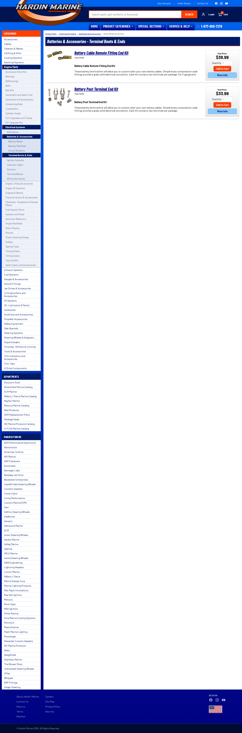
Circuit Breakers (16, 150)
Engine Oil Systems (15, 188)
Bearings (10, 76)
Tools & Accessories (15, 351)
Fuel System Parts (14, 209)
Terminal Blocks (15, 173)
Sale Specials (11, 328)
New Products (11, 410)
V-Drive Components (15, 368)
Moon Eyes (10, 604)
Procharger (10, 636)
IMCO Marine (11, 553)
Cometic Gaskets (13, 488)
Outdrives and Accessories (18, 314)
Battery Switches (17, 145)
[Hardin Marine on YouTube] (226, 3)
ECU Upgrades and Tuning (18, 117)
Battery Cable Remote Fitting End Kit (101, 52)
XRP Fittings (11, 682)
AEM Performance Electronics (20, 442)
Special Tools (12, 246)
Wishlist (20, 716)
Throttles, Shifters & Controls (20, 346)
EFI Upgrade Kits (14, 122)
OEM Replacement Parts (17, 414)
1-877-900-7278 (211, 26)
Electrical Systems (14, 62)
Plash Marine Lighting (15, 631)
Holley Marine (11, 544)
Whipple (8, 677)
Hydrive (8, 548)
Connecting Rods (14, 104)
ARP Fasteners (12, 461)
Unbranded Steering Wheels (19, 668)
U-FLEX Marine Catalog (16, 428)
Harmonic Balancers (15, 218)
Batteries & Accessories (19, 136)
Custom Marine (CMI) (15, 502)
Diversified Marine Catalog (18, 386)
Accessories (10, 39)
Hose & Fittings (12, 283)
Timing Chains (12, 251)
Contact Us (202, 3)
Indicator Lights (15, 164)
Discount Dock (12, 382)
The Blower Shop (13, 664)
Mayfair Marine (12, 400)
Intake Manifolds (13, 223)
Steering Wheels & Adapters (19, 337)
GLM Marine (10, 391)
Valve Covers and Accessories (20, 264)
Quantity (216, 62)
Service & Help (179, 26)
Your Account (164, 3)
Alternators (13, 131)
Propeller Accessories (15, 319)
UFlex (7, 673)
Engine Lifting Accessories (19, 183)
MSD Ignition (11, 608)
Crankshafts (11, 108)
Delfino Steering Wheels (17, 511)
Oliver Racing (11, 613)
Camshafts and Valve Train (19, 94)
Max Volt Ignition (13, 594)
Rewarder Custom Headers (18, 641)
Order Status (184, 3)
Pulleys (9, 241)
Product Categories (116, 26)
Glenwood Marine (13, 525)
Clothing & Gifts (12, 53)
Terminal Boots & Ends (20, 155)
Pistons (9, 232)
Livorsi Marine (11, 571)
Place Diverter (11, 627)
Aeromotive (10, 447)
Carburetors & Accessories (19, 99)
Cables (7, 43)
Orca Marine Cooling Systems (19, 617)
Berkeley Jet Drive (13, 474)
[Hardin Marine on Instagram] (221, 3)
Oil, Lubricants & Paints (17, 305)
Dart (6, 507)
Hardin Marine (11, 539)
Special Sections (150, 26)
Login (211, 14)
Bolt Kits (9, 90)
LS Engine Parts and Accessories (15, 294)
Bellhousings (11, 80)
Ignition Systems (15, 160)
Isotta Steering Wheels (16, 558)
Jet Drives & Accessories (17, 288)
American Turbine (13, 451)
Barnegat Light (12, 470)
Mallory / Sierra (12, 576)
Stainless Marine (13, 659)
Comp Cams (10, 493)
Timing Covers (12, 255)
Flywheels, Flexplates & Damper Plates (21, 203)
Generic (8, 521)
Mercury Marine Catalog (16, 405)
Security (49, 711)
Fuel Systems (11, 274)
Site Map (49, 701)
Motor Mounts (12, 228)
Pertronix (9, 622)
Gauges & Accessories (16, 279)
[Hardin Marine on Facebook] (216, 3)
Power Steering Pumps (17, 237)
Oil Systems (10, 300)
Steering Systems (13, 332)
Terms (19, 711)
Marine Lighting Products (17, 585)
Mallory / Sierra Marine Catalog (20, 396)
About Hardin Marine (27, 696)
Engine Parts (11, 66)
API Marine (10, 456)
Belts (8, 85)
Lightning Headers (14, 567)
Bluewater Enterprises (16, 479)
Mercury (8, 599)
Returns (20, 706)
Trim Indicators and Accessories (14, 357)
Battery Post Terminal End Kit (96, 89)
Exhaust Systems (13, 269)
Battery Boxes (15, 141)
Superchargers (12, 342)
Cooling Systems (13, 57)
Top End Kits (11, 260)
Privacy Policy (52, 706)
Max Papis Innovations (16, 590)
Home (94, 26)
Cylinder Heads (13, 113)
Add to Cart (222, 68)
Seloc (7, 650)
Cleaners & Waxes (13, 48)
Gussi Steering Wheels (16, 534)
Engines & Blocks (14, 192)
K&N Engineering (13, 562)
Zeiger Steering (12, 687)
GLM (6, 530)
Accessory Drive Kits (16, 71)
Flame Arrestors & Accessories (21, 197)
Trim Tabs (9, 363)
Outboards (10, 309)
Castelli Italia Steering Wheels (20, 484)
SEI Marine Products (15, 645)
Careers (49, 696)
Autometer (10, 465)
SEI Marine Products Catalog (19, 423)
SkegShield (10, 654)
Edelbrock (9, 516)
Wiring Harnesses (16, 178)
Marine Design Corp (14, 581)
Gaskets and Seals (14, 214)
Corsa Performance (14, 498)
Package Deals (11, 419)
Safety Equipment (13, 323)
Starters (11, 169)
